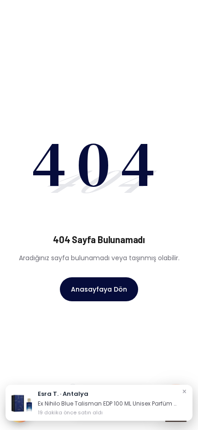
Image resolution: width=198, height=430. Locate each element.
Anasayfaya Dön (99, 289)
